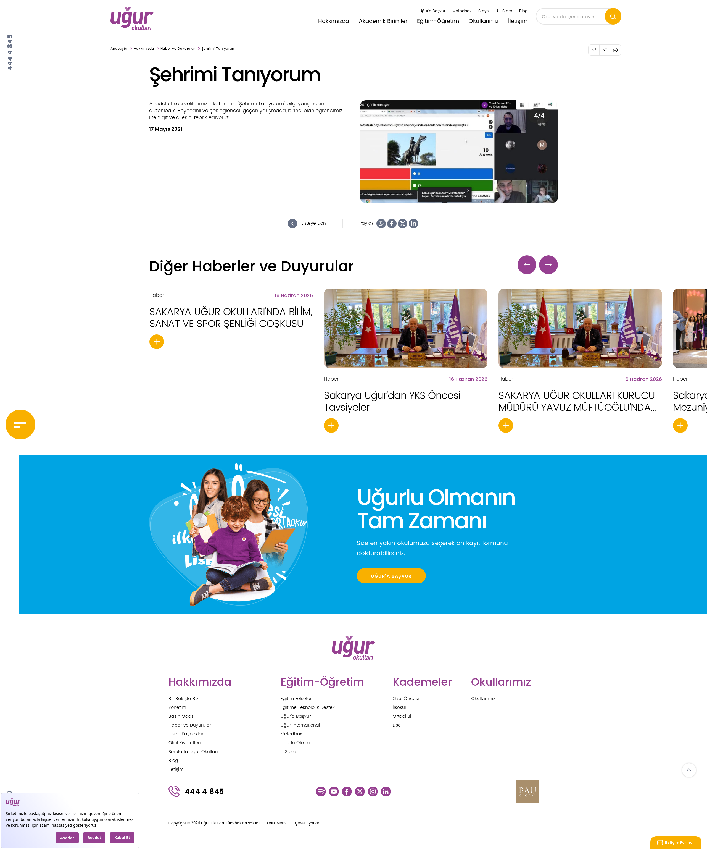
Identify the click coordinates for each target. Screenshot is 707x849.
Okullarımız (483, 21)
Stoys (483, 11)
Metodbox (461, 11)
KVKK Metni (276, 823)
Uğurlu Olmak (296, 742)
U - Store (503, 11)
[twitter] (360, 791)
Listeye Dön (313, 223)
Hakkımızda (333, 21)
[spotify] (321, 791)
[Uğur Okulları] (132, 18)
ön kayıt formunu (482, 543)
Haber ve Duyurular (177, 49)
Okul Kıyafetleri (184, 742)
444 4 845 (10, 52)
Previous (527, 264)
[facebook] (347, 791)
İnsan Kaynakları (186, 734)
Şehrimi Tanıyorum (219, 49)
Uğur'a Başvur (296, 716)
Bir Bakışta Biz (183, 698)
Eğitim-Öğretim (438, 21)
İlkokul (399, 707)
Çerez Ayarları (307, 823)
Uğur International (300, 725)
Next (548, 264)
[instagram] (373, 791)
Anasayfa (119, 49)
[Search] (613, 16)
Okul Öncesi (406, 698)
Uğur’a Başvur (432, 11)
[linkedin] (386, 791)
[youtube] (334, 791)
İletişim (517, 21)
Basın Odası (181, 716)
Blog (523, 11)
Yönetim (177, 707)
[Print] (618, 50)
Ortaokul (402, 716)
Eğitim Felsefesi (297, 698)
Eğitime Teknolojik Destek (308, 707)
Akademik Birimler (383, 21)
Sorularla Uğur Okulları (193, 751)
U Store (288, 751)
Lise (397, 725)
